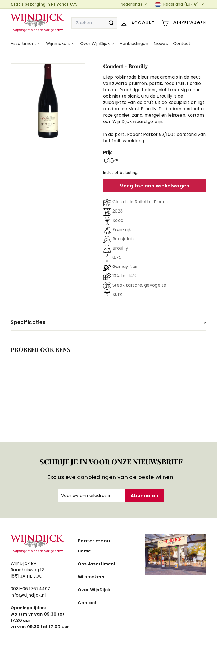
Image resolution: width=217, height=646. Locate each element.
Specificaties (28, 322)
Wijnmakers (91, 577)
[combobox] (94, 23)
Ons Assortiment (97, 564)
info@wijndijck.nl (28, 595)
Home (84, 551)
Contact (87, 603)
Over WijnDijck (94, 590)
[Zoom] (48, 101)
